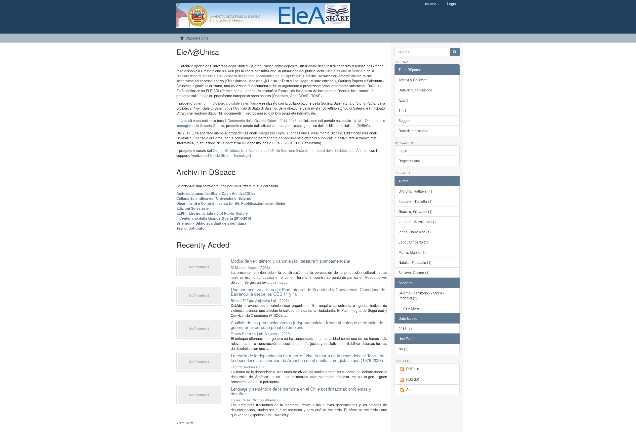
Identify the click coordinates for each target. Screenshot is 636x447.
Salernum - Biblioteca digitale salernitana (211, 223)
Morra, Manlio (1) (412, 252)
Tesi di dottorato (190, 228)
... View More (408, 308)
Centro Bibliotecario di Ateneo (236, 150)
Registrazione (409, 160)
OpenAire (280, 95)
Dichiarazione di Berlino (345, 70)
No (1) (403, 348)
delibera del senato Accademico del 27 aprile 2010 (264, 75)
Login (402, 150)
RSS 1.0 (412, 368)
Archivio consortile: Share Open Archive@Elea (215, 193)
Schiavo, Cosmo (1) (414, 272)
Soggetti (404, 120)
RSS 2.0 (412, 379)
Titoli (402, 110)
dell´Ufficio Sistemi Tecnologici (227, 155)
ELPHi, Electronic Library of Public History (212, 213)
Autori (403, 100)
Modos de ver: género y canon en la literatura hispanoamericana (290, 261)
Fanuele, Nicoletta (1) (415, 201)
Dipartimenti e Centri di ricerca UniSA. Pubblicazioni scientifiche (230, 203)
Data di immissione (413, 130)
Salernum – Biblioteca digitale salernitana (226, 103)
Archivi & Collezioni (413, 79)
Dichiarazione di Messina (196, 75)
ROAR (315, 95)
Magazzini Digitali (272, 132)
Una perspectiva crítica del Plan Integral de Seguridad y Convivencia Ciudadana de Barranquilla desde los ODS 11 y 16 (308, 291)
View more (184, 422)
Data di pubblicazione (415, 89)
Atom (410, 389)
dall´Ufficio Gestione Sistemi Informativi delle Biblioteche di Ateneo (315, 150)
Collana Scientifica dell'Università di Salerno (213, 198)
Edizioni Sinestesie (192, 208)
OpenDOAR (299, 95)
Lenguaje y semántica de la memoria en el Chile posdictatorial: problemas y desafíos (301, 391)
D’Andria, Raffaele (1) (415, 191)
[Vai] (455, 52)
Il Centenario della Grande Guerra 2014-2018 (261, 120)
